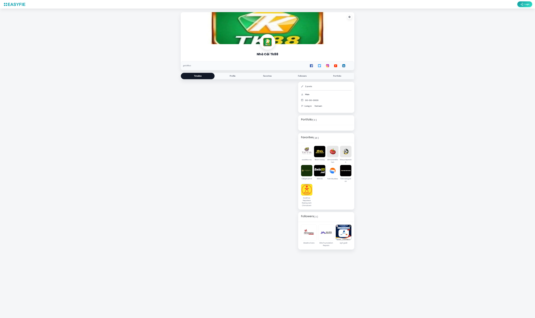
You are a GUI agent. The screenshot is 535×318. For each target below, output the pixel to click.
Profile (232, 76)
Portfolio (337, 76)
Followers (302, 76)
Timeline (198, 76)
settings (349, 17)
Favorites (267, 76)
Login (524, 4)
